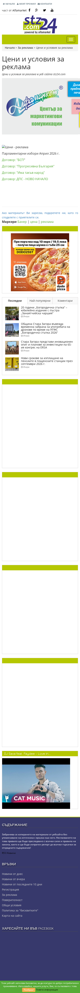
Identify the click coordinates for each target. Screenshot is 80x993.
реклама (47, 222)
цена (33, 222)
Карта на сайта (12, 915)
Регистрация (10, 889)
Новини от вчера (13, 879)
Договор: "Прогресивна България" (28, 166)
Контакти (46, 3)
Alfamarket (19, 10)
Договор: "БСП (13, 160)
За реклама (25, 47)
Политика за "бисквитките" (20, 910)
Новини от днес (12, 874)
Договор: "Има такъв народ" (23, 172)
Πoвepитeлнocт (12, 900)
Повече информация (47, 989)
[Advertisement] (40, 426)
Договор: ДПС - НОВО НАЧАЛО (25, 179)
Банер (22, 222)
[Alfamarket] (40, 262)
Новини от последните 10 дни (22, 884)
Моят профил (27, 3)
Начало (10, 3)
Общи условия (11, 905)
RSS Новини (9, 853)
